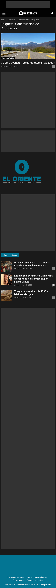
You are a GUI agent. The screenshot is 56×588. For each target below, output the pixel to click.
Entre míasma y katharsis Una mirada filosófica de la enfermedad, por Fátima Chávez (33, 278)
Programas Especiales (15, 577)
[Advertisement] (28, 4)
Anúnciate (39, 580)
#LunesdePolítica (8, 58)
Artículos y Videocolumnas (37, 577)
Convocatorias (18, 580)
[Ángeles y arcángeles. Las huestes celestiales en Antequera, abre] (6, 266)
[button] (52, 13)
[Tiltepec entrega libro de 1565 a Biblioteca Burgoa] (6, 295)
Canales (30, 580)
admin (4, 66)
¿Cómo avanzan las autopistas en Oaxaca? (28, 62)
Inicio (3, 20)
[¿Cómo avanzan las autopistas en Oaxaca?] (28, 46)
